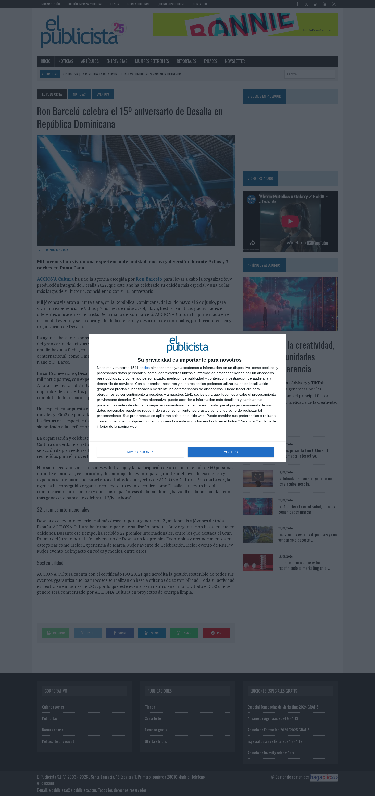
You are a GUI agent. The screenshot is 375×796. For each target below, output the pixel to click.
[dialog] (187, 398)
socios (145, 367)
